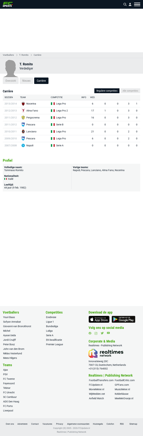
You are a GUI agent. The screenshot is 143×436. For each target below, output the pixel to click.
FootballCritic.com (125, 380)
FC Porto (8, 406)
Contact (35, 424)
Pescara (30, 124)
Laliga (49, 330)
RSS (122, 424)
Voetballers (8, 55)
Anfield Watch (96, 398)
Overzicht (10, 80)
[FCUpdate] (8, 4)
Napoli (29, 145)
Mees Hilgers (10, 358)
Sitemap (133, 424)
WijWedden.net (97, 393)
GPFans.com (122, 384)
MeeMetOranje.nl (124, 398)
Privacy (59, 424)
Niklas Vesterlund (12, 353)
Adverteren (22, 424)
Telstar (6, 388)
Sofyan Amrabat (12, 321)
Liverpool (8, 410)
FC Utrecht (9, 392)
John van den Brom (13, 349)
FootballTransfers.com (101, 380)
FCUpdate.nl (95, 384)
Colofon (110, 424)
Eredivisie (51, 317)
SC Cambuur (10, 397)
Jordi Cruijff (9, 339)
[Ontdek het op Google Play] (123, 319)
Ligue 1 (50, 321)
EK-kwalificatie (54, 339)
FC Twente (9, 378)
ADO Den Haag (11, 401)
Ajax (5, 369)
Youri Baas (9, 317)
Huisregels (98, 424)
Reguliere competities (106, 90)
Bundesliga (52, 326)
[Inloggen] (128, 4)
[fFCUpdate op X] (102, 333)
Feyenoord (9, 383)
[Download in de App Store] (99, 319)
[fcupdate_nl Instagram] (96, 333)
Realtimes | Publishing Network (71, 432)
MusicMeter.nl (122, 389)
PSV (5, 374)
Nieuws (26, 80)
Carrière (37, 55)
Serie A (59, 145)
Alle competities (130, 90)
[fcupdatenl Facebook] (90, 333)
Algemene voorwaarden (78, 424)
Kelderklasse (121, 393)
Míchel (6, 330)
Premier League (54, 344)
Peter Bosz (9, 344)
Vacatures (47, 424)
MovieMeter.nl (96, 389)
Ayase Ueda (9, 335)
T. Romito (23, 55)
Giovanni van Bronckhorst (17, 326)
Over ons (10, 424)
